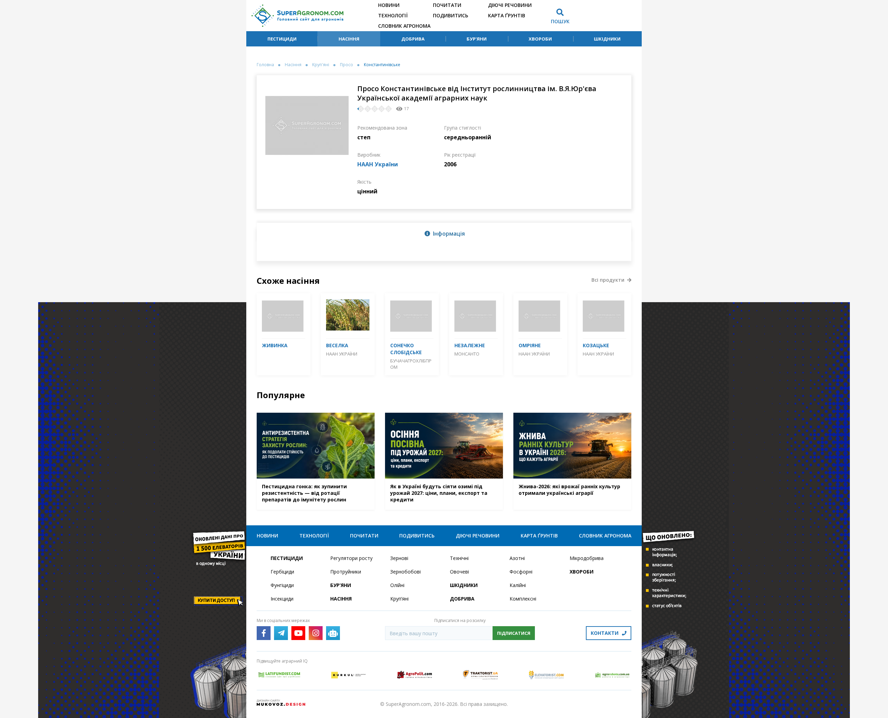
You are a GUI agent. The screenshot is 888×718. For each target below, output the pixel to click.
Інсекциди (282, 598)
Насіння (349, 39)
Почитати (447, 5)
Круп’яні (399, 598)
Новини (389, 5)
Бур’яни (477, 39)
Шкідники (607, 39)
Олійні (397, 585)
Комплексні (523, 598)
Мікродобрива (587, 558)
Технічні (459, 558)
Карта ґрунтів (506, 15)
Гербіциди (282, 571)
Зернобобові (405, 571)
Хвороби (540, 39)
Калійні (518, 585)
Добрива (413, 39)
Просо (346, 65)
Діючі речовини (510, 5)
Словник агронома (404, 26)
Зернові (399, 558)
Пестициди (282, 39)
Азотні (517, 558)
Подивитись (450, 15)
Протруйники (345, 571)
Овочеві (459, 571)
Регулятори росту (351, 558)
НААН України (377, 164)
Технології (393, 15)
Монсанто (466, 354)
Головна (265, 65)
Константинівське (382, 65)
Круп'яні (320, 65)
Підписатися (513, 633)
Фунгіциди (282, 585)
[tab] (444, 233)
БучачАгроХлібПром (411, 364)
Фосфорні (521, 571)
